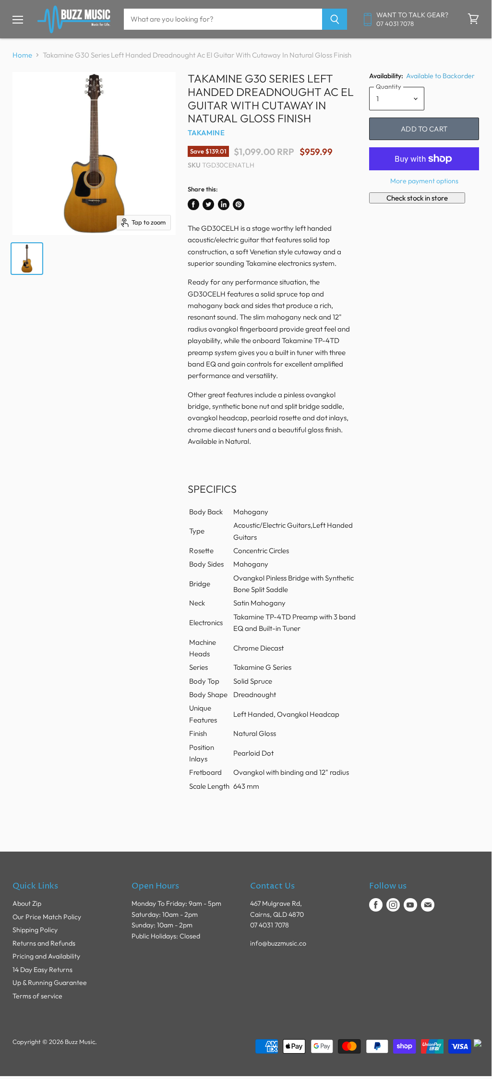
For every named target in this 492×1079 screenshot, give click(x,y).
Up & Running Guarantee (49, 982)
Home (22, 55)
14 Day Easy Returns (42, 969)
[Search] (335, 19)
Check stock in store (417, 197)
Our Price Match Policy (46, 917)
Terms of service (37, 996)
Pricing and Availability (46, 956)
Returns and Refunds (43, 943)
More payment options (424, 181)
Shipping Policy (35, 929)
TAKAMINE (206, 132)
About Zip (26, 903)
